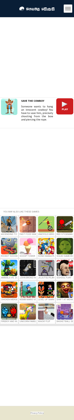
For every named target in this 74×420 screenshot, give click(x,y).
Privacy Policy (37, 413)
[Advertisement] (37, 58)
